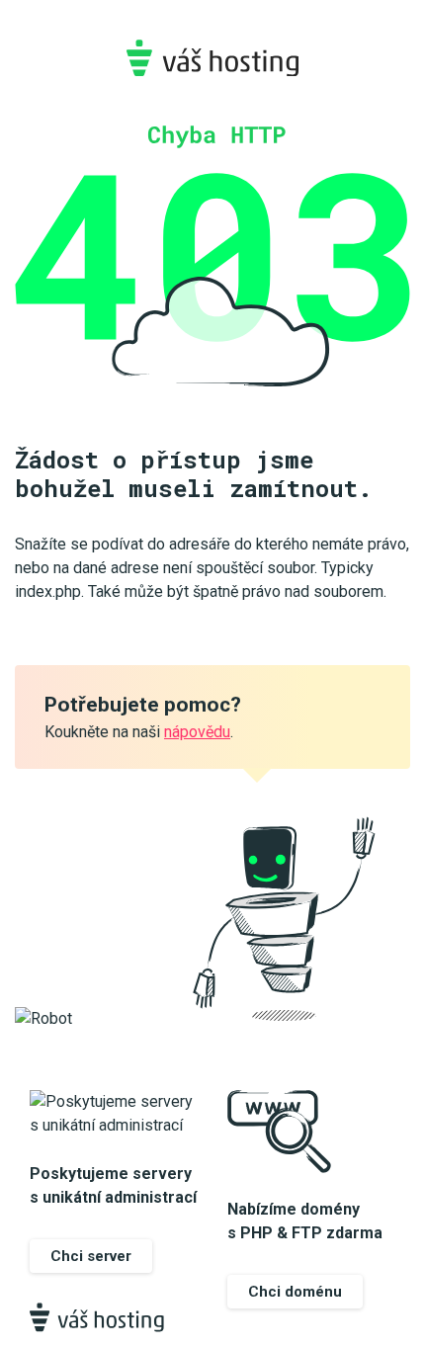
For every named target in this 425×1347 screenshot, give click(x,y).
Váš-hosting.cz (212, 58)
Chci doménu (295, 1292)
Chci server (90, 1256)
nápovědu (197, 731)
